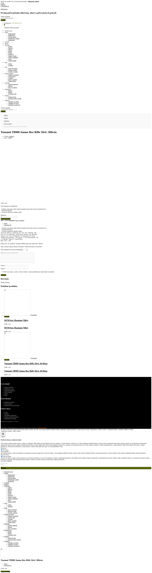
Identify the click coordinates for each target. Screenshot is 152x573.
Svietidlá (7, 41)
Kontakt (3, 4)
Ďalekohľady (12, 34)
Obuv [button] (6, 62)
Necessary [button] (3, 448)
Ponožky (10, 65)
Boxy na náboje (12, 87)
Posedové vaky (12, 94)
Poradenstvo (7, 23)
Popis (5, 223)
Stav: (2, 206)
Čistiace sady (12, 76)
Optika (6, 393)
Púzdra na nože (12, 70)
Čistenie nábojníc (13, 84)
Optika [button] (6, 32)
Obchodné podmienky (10, 415)
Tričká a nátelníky (13, 57)
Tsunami (11, 136)
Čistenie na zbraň (9, 514)
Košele (10, 53)
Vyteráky (10, 78)
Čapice (10, 46)
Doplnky (6, 536)
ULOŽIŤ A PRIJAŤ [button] (6, 461)
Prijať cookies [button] (16, 431)
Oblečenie (7, 486)
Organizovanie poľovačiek (11, 405)
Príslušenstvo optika (13, 38)
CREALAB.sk (42, 428)
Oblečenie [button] (7, 45)
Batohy (10, 90)
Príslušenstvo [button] (8, 89)
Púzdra (10, 92)
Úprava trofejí (8, 403)
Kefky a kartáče (12, 79)
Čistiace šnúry (12, 81)
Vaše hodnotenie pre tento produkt (10, 249)
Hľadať (3, 20)
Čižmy (10, 64)
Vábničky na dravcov (14, 105)
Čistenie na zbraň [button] (9, 73)
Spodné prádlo (12, 60)
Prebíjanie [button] (7, 83)
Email (3, 268)
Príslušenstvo (8, 530)
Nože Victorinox (13, 68)
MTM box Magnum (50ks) (16, 320)
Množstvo (3, 215)
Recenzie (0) (7, 225)
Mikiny (10, 49)
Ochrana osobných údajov (11, 417)
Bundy (10, 51)
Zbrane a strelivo (9, 387)
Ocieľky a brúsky (13, 71)
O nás (2, 3)
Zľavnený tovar (8, 30)
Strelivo (7, 43)
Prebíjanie (7, 524)
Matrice (10, 86)
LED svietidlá (8, 392)
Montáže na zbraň (9, 402)
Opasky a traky (12, 56)
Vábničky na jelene (13, 102)
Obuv (5, 503)
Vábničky (7, 541)
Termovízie (11, 40)
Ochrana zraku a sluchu (14, 98)
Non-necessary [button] (5, 454)
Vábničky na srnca (13, 103)
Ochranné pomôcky (9, 390)
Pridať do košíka (5, 218)
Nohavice (11, 54)
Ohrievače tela (12, 97)
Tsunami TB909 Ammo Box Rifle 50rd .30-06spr (26, 363)
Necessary (6, 450)
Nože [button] (6, 67)
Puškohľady (11, 35)
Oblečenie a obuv (9, 389)
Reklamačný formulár (10, 418)
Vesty (9, 59)
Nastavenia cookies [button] (6, 431)
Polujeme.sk (4, 9)
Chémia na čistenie (13, 75)
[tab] (77, 223)
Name (3, 265)
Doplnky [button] (7, 95)
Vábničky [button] (7, 100)
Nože (5, 395)
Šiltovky (10, 48)
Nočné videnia (12, 37)
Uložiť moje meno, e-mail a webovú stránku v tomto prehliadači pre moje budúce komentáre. (28, 272)
